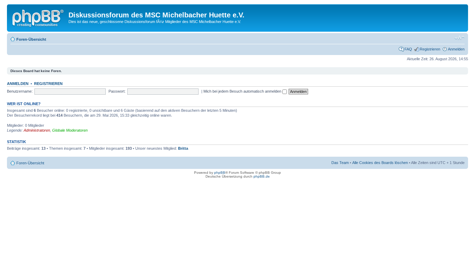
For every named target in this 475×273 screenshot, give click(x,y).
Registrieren (430, 49)
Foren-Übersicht (31, 39)
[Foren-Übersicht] (39, 17)
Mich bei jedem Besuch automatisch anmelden (242, 91)
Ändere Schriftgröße (459, 38)
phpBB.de (261, 176)
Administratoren (37, 130)
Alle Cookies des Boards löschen (380, 163)
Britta (183, 148)
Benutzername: (20, 91)
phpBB (219, 172)
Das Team (340, 163)
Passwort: (117, 91)
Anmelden (456, 49)
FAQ (408, 49)
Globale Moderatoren (70, 130)
